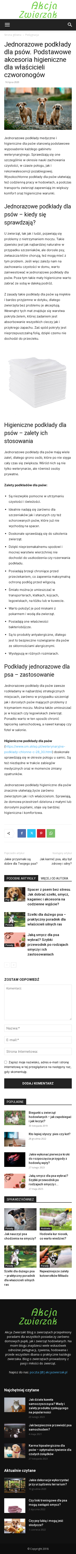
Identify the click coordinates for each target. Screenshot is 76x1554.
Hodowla (45, 1228)
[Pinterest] (41, 833)
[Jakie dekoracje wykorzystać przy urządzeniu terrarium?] (14, 1485)
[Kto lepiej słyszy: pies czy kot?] (14, 1139)
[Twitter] (31, 833)
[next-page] (13, 965)
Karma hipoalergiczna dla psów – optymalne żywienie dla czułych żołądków (50, 1450)
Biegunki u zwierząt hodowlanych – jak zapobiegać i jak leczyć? (50, 1117)
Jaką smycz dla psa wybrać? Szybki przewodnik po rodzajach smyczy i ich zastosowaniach (47, 944)
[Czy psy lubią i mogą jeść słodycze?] (14, 1526)
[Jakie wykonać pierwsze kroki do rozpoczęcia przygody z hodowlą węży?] (14, 1159)
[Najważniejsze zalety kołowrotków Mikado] (56, 1256)
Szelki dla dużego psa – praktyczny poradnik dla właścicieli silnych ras (46, 919)
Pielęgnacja (32, 35)
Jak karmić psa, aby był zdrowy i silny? (56, 861)
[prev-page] (7, 965)
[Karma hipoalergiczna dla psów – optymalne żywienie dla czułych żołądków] (14, 1450)
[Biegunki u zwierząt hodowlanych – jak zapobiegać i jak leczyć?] (14, 1118)
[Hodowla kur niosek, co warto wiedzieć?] (56, 1219)
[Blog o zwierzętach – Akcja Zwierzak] (38, 9)
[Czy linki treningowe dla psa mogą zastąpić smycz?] (14, 1505)
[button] (7, 24)
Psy (7, 899)
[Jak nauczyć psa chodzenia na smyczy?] (20, 1219)
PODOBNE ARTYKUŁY (21, 878)
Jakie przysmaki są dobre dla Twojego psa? (21, 861)
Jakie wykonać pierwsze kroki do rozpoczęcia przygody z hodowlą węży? (49, 1159)
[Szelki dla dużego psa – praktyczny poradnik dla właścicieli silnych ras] (14, 919)
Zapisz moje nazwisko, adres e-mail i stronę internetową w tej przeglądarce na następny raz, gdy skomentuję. (37, 1066)
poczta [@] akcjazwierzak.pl (48, 1372)
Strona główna (12, 35)
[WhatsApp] (51, 833)
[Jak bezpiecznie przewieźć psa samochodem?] (14, 1430)
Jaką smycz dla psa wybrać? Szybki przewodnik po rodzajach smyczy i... (48, 1180)
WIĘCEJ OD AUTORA (54, 878)
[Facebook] (22, 833)
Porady (9, 924)
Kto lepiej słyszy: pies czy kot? (50, 1134)
